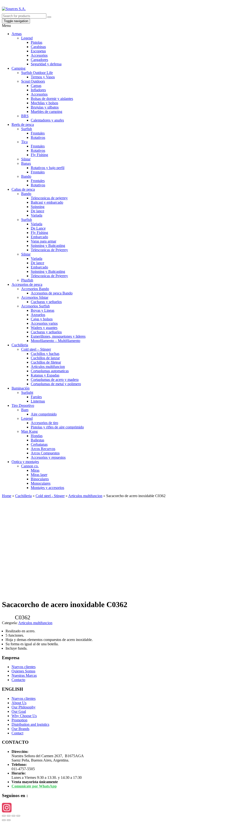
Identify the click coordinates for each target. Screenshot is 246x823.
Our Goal (19, 711)
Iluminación (21, 388)
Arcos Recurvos (43, 449)
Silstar (26, 159)
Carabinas (38, 47)
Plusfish (27, 280)
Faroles (36, 397)
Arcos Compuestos (45, 453)
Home (6, 496)
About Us (19, 703)
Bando (26, 176)
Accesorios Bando (35, 289)
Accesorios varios (44, 323)
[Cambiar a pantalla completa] (13, 816)
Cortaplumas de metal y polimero (56, 384)
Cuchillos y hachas (45, 354)
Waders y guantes (44, 328)
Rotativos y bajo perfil (47, 168)
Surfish (26, 129)
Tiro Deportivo (23, 405)
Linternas (38, 401)
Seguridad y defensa (46, 64)
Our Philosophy (24, 707)
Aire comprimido (44, 414)
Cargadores (39, 60)
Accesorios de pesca (27, 284)
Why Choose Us (24, 716)
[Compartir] (9, 816)
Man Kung (29, 431)
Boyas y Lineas (42, 310)
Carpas (36, 86)
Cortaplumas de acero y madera (55, 380)
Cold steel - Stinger (50, 496)
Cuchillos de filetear (46, 362)
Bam (24, 410)
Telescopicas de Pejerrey (49, 250)
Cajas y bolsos (42, 319)
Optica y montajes (25, 462)
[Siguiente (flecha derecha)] (9, 820)
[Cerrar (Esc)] (4, 816)
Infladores (38, 90)
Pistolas (36, 42)
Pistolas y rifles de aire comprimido (57, 427)
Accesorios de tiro (44, 423)
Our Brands (20, 729)
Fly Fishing (39, 155)
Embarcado (39, 237)
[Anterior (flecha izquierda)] (4, 820)
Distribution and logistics (30, 724)
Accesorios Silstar (34, 297)
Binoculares (40, 479)
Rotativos (38, 137)
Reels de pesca (23, 124)
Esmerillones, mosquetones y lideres (58, 336)
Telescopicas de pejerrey (49, 198)
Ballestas (37, 440)
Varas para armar (43, 241)
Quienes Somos (23, 671)
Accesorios (39, 55)
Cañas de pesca (23, 189)
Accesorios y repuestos (48, 457)
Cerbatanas (39, 444)
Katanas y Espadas (45, 375)
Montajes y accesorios (47, 488)
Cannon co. (30, 466)
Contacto (18, 680)
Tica (24, 142)
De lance (37, 211)
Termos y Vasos (43, 77)
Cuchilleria (20, 345)
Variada (36, 215)
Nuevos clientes (24, 667)
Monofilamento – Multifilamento (55, 341)
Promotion (19, 720)
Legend (27, 38)
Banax (26, 163)
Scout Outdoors (33, 81)
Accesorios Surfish (35, 306)
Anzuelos (38, 315)
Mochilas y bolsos (44, 103)
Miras (35, 470)
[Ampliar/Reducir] (18, 816)
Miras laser (39, 475)
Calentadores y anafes (47, 120)
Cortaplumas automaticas (50, 371)
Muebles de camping (46, 112)
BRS (25, 116)
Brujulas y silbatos (45, 107)
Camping (18, 68)
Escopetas (38, 51)
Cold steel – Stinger (36, 349)
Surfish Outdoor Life (37, 73)
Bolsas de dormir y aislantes (52, 99)
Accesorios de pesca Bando (52, 293)
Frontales (38, 133)
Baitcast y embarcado (47, 202)
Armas (17, 34)
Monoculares (40, 483)
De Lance (38, 228)
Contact (17, 733)
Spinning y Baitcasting (48, 246)
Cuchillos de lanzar (45, 358)
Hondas (37, 436)
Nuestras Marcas (24, 675)
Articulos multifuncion (48, 367)
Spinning (37, 207)
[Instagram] (123, 807)
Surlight (27, 392)
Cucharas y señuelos (46, 302)
